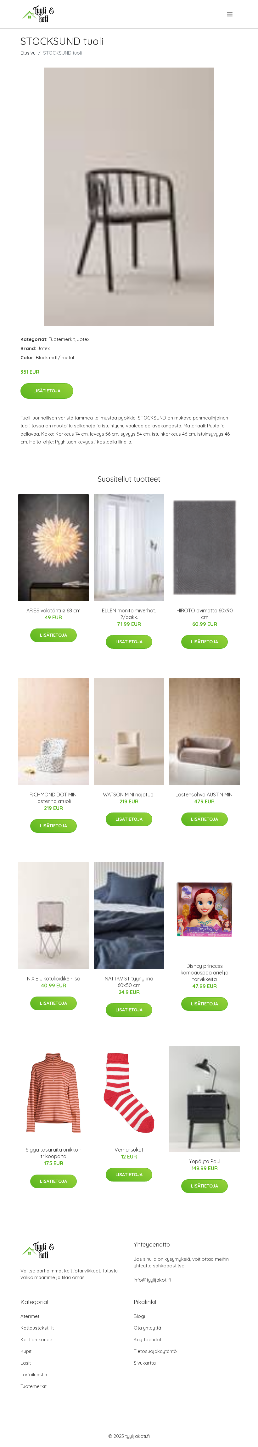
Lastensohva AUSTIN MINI (204, 794)
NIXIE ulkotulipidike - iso (53, 978)
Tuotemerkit (62, 339)
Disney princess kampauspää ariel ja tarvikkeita (204, 972)
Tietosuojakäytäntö (155, 1351)
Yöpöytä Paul (204, 1161)
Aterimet (29, 1316)
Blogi (139, 1316)
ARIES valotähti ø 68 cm (53, 610)
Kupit (25, 1351)
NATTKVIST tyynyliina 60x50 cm (129, 981)
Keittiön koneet (37, 1340)
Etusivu (28, 53)
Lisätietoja (46, 391)
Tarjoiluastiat (34, 1375)
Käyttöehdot (147, 1340)
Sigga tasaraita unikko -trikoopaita (53, 1152)
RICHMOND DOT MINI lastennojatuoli (53, 797)
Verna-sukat (129, 1149)
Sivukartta (145, 1363)
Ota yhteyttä (147, 1328)
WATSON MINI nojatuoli (129, 794)
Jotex (83, 339)
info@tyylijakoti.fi (152, 1280)
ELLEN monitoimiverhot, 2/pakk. (129, 613)
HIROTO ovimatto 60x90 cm (205, 613)
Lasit (25, 1363)
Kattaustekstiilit (37, 1328)
